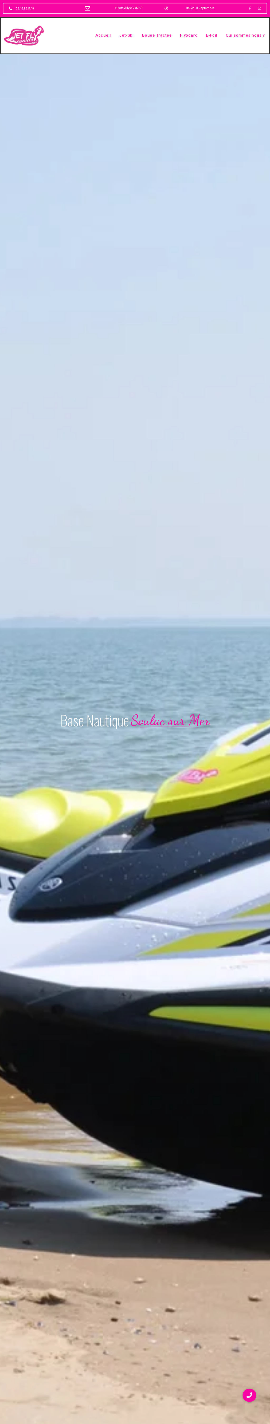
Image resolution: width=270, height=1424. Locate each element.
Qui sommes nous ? (245, 35)
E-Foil (211, 35)
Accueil (103, 35)
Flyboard (188, 35)
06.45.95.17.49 (25, 9)
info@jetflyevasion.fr (129, 8)
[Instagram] (259, 8)
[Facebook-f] (250, 8)
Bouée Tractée (157, 35)
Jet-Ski (126, 35)
